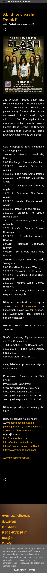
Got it (31, 570)
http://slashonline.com (15, 438)
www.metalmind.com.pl (16, 457)
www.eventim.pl (34, 426)
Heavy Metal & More (19, 1)
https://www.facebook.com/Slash (21, 446)
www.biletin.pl (26, 430)
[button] (4, 30)
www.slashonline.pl (25, 306)
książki (7, 537)
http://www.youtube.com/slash (20, 450)
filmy (6, 543)
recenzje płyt (14, 532)
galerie (9, 521)
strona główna (16, 515)
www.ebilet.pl (10, 430)
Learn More (19, 570)
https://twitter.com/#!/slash (17, 442)
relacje (9, 526)
